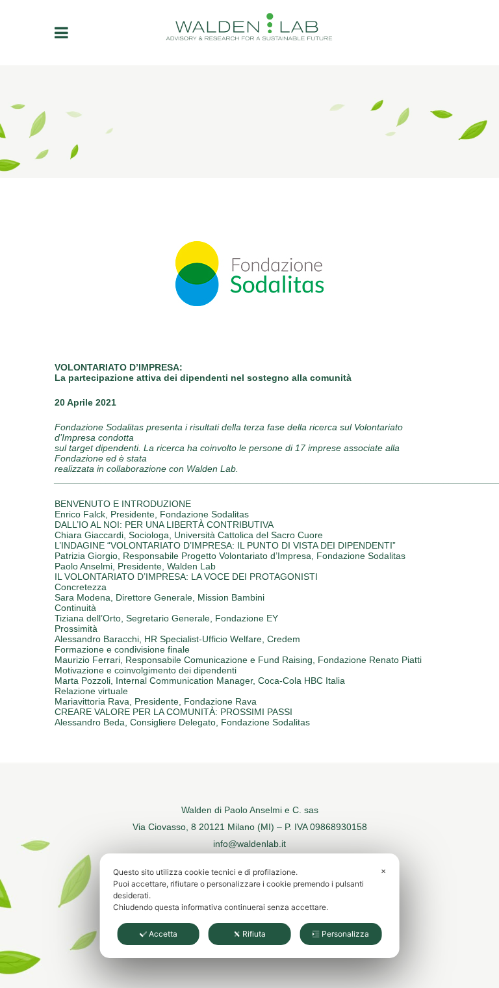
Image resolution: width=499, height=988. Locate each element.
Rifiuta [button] (254, 934)
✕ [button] (383, 871)
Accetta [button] (163, 934)
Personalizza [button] (345, 934)
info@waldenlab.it (249, 843)
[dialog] (250, 905)
